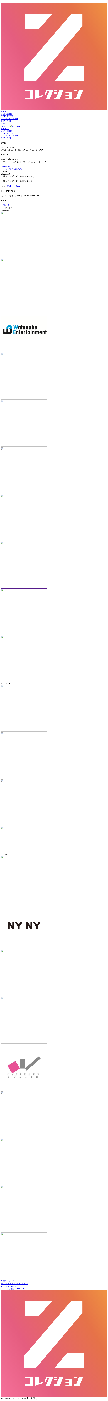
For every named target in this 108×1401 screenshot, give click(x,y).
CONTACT (6, 121)
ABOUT (5, 111)
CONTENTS (6, 114)
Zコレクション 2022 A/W (12, 1289)
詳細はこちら (13, 186)
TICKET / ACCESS (9, 118)
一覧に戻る (6, 205)
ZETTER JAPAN (8, 1286)
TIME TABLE (7, 116)
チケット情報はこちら (12, 169)
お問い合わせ (7, 1281)
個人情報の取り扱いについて (14, 1283)
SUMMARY (6, 166)
